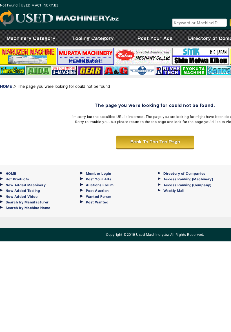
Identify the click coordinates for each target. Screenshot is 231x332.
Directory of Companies (184, 173)
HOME (11, 173)
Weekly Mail (173, 191)
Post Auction (97, 191)
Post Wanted (97, 202)
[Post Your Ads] (155, 38)
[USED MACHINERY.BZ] (59, 18)
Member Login (98, 173)
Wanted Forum (99, 196)
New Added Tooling (23, 191)
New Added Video (21, 196)
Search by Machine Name (28, 208)
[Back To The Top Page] (155, 142)
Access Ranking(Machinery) (188, 179)
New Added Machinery (26, 185)
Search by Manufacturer (27, 202)
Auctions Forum (100, 185)
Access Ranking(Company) (187, 185)
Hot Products (17, 179)
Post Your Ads (98, 179)
